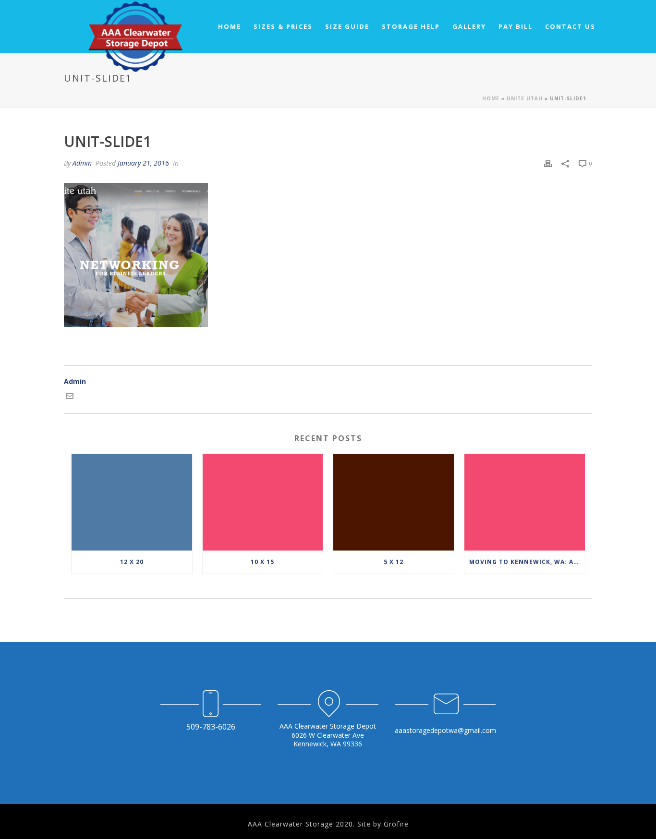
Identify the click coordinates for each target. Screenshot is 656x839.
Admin (82, 163)
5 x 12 (393, 562)
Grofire (396, 823)
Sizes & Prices (283, 26)
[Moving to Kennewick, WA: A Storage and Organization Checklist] (524, 502)
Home (229, 26)
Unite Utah (525, 98)
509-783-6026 (210, 726)
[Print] (548, 162)
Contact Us (570, 26)
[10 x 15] (263, 502)
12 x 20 (132, 562)
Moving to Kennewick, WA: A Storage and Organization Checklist (527, 562)
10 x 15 (262, 562)
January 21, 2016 (143, 163)
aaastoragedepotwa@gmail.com (445, 730)
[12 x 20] (132, 502)
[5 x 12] (393, 502)
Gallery (469, 26)
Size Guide (347, 26)
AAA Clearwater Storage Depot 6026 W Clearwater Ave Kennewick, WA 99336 (327, 734)
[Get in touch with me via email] (69, 397)
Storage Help (411, 26)
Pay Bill (515, 26)
